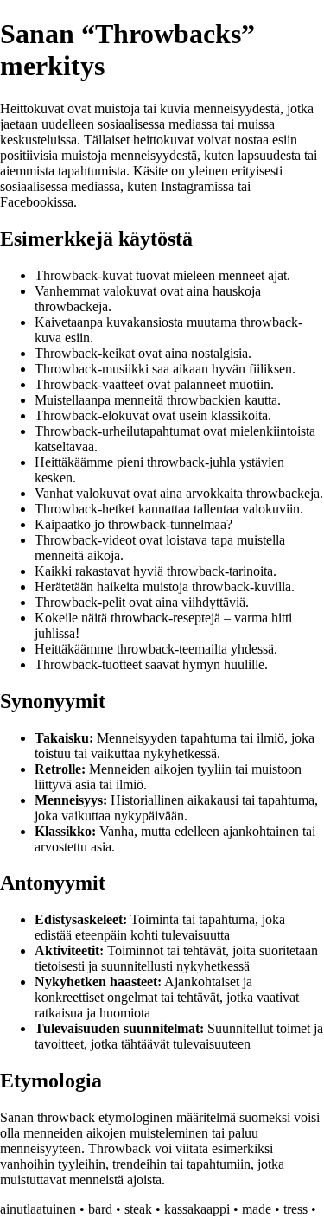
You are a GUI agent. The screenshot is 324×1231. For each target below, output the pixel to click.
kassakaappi (197, 1209)
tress (295, 1209)
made (256, 1209)
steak (138, 1209)
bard (100, 1209)
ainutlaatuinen (38, 1209)
